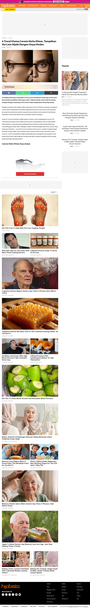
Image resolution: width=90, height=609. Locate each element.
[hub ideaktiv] (86, 5)
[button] (81, 6)
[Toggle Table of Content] (54, 86)
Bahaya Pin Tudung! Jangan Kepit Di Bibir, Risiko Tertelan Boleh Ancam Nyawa (75, 142)
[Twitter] (81, 10)
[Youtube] (85, 10)
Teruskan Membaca (30, 174)
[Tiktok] (83, 10)
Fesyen (10, 38)
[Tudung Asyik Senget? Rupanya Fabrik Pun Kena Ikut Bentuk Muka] (75, 80)
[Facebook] (77, 10)
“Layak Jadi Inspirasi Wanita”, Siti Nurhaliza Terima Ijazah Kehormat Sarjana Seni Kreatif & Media (75, 128)
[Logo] (8, 6)
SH (4, 47)
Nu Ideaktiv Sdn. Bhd (72, 606)
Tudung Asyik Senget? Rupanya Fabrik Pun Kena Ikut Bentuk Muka (74, 93)
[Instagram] (79, 10)
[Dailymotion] (87, 10)
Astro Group (85, 606)
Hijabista (4, 38)
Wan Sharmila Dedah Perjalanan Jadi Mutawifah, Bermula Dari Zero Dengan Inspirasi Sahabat (75, 115)
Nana (63, 96)
